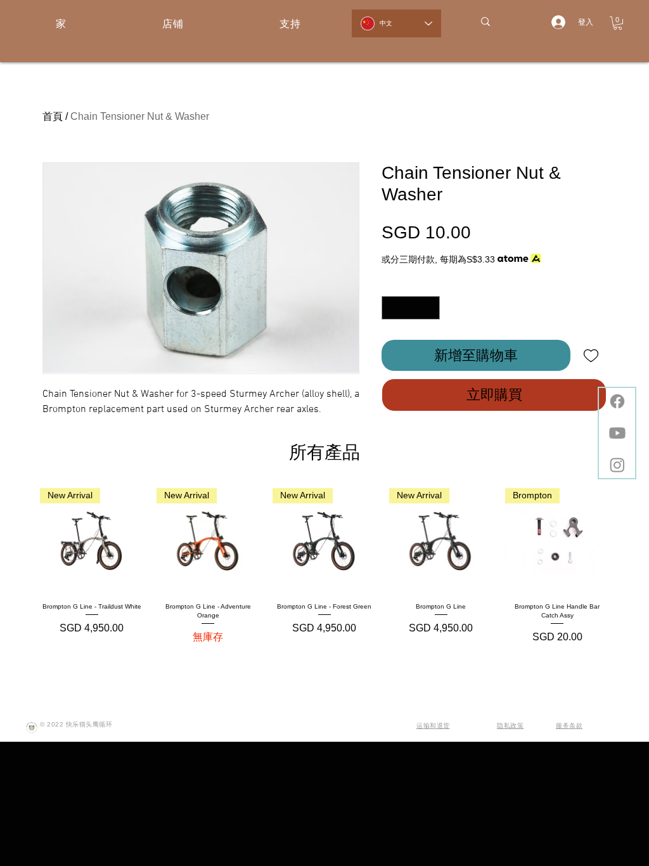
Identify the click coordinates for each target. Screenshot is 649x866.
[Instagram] (617, 464)
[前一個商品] (21, 539)
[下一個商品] (627, 539)
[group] (324, 566)
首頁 (52, 116)
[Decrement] (391, 308)
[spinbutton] (410, 308)
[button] (618, 23)
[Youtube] (617, 433)
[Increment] (430, 308)
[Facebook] (617, 401)
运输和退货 (433, 725)
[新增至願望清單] (591, 355)
